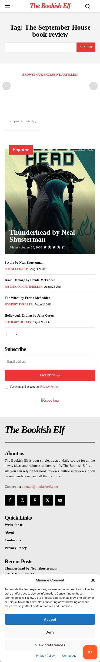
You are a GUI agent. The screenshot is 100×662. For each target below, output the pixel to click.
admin (13, 247)
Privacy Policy (49, 386)
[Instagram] (22, 500)
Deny (50, 632)
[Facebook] (10, 500)
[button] (93, 580)
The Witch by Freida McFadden (27, 298)
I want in (47, 375)
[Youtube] (60, 500)
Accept (50, 619)
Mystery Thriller (19, 304)
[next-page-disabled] (93, 86)
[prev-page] (6, 86)
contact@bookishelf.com (40, 487)
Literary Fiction (18, 322)
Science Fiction (17, 269)
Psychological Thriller (23, 286)
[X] (48, 500)
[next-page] (15, 334)
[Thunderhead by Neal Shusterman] (50, 201)
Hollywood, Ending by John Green (29, 315)
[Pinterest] (35, 500)
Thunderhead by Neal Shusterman (42, 235)
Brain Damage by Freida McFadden (30, 280)
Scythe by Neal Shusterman (24, 262)
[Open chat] (90, 652)
